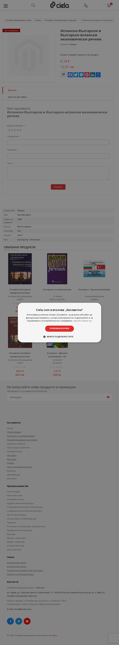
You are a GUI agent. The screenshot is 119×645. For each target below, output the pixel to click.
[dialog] (59, 322)
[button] (59, 336)
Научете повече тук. (82, 321)
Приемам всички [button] (59, 328)
